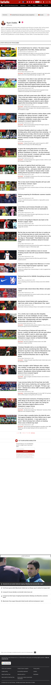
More (45, 5)
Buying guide (3, 48)
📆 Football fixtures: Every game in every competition (22, 14)
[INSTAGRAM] (22, 22)
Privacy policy (36, 668)
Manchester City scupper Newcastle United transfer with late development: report (23, 601)
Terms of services (29, 453)
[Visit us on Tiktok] (34, 2)
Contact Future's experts (23, 668)
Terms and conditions (6, 668)
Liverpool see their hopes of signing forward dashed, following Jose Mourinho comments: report (25, 596)
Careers (35, 671)
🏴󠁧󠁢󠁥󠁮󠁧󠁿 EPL (48, 14)
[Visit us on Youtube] (27, 2)
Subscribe (37, 2)
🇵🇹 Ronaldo (40, 14)
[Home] (2, 5)
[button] (48, 2)
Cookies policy (5, 671)
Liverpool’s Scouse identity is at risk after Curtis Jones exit (17, 592)
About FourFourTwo (6, 674)
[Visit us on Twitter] (25, 2)
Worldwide (35, 674)
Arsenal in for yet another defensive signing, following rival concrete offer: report (23, 584)
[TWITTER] (19, 22)
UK (35, 652)
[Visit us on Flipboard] (31, 2)
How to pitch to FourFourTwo (8, 677)
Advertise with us (21, 674)
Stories (2, 79)
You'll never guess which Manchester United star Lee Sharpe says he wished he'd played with (26, 588)
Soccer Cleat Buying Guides (11, 5)
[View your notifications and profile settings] (43, 2)
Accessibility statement (23, 671)
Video (34, 5)
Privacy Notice (30, 454)
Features (40, 5)
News (29, 5)
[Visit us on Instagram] (29, 2)
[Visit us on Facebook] (23, 2)
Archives (33, 433)
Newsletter (23, 5)
